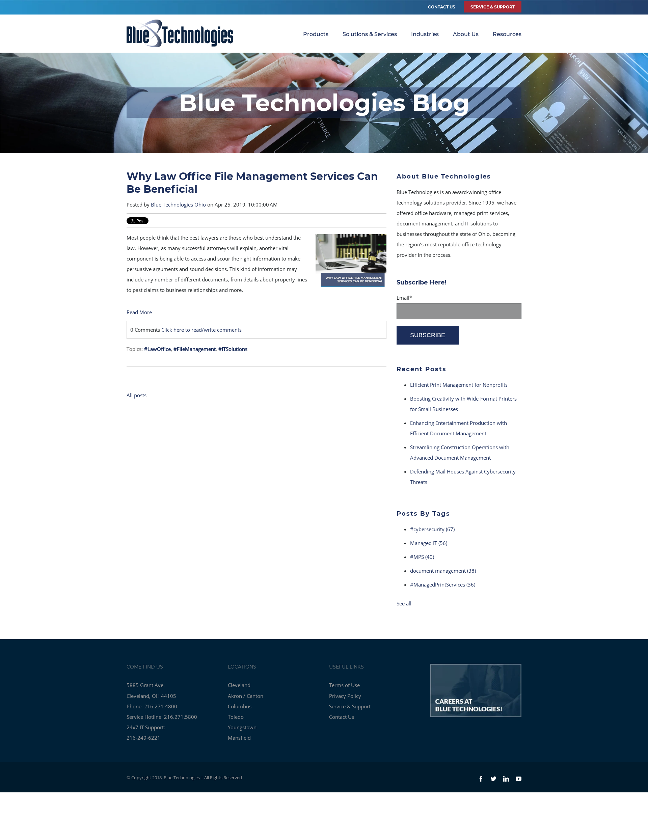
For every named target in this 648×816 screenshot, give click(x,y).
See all (404, 603)
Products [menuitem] (315, 34)
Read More (139, 312)
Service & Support (350, 706)
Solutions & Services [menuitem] (370, 34)
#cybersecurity (432, 529)
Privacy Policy (345, 695)
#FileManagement (194, 349)
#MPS (422, 556)
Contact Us (441, 6)
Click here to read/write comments (201, 329)
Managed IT (428, 543)
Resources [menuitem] (507, 34)
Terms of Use (344, 685)
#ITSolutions (232, 349)
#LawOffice (157, 349)
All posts (136, 395)
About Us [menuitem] (466, 34)
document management (443, 570)
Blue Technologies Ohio (178, 204)
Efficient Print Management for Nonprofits (459, 384)
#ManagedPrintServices (442, 584)
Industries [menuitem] (425, 34)
